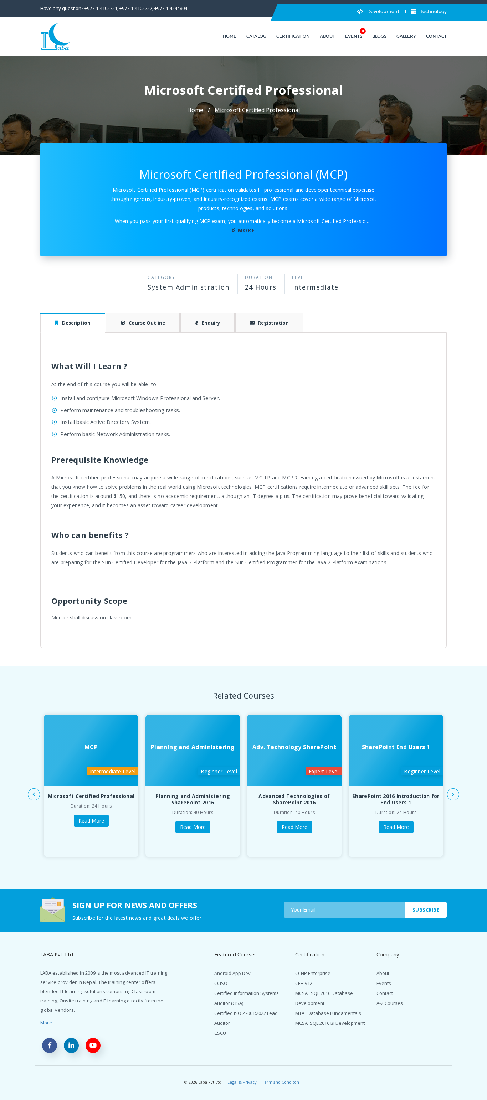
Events (353, 36)
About (327, 36)
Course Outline (147, 323)
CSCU (220, 1033)
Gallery (406, 36)
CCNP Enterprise (312, 973)
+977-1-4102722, (136, 8)
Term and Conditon (280, 1082)
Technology (433, 12)
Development (382, 12)
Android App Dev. (233, 973)
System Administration (189, 287)
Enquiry (211, 323)
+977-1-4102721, (101, 8)
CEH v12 (303, 983)
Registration (273, 323)
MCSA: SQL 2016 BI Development (330, 1023)
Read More (91, 820)
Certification (293, 36)
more (246, 230)
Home (229, 36)
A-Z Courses (389, 1003)
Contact (436, 36)
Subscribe (426, 910)
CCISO (220, 983)
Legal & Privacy (242, 1082)
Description (76, 323)
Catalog (256, 36)
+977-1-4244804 (170, 8)
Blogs (379, 36)
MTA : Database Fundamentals (328, 1013)
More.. (47, 1022)
